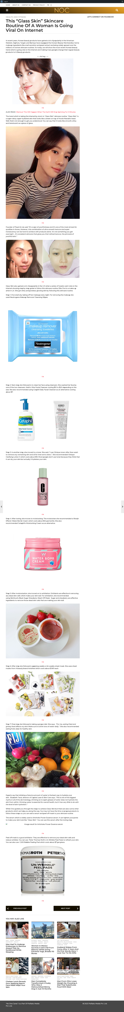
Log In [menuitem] (6, 1)
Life (58, 940)
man (46, 977)
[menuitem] (1, 1)
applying (8, 977)
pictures (8, 979)
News (39, 940)
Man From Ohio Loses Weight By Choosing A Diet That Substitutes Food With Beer (67, 984)
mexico (40, 943)
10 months (47, 976)
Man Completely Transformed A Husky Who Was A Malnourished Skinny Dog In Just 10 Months (41, 985)
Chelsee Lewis (16, 977)
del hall (60, 977)
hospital (34, 943)
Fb (48, 5)
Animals (34, 976)
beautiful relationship (64, 942)
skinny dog (34, 979)
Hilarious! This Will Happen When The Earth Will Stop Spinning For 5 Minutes (46, 112)
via (43, 108)
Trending (45, 940)
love (70, 943)
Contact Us (26, 5)
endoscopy (9, 942)
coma (75, 942)
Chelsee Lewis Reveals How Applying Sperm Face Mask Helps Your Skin (16, 984)
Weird (12, 940)
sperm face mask (21, 979)
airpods (17, 940)
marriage (60, 944)
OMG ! (7, 940)
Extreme (34, 940)
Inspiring (40, 976)
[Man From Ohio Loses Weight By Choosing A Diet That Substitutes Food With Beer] (68, 965)
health (16, 942)
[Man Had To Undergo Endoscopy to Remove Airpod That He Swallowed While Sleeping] (17, 930)
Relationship (64, 940)
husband (65, 943)
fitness (40, 942)
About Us (15, 5)
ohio (58, 979)
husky (42, 977)
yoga (45, 943)
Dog (32, 977)
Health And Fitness (16, 17)
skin (13, 979)
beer (71, 976)
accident (34, 942)
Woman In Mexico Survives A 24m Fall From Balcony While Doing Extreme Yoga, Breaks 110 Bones (42, 950)
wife (65, 944)
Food (68, 977)
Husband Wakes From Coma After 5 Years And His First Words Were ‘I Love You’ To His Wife (67, 950)
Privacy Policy (39, 5)
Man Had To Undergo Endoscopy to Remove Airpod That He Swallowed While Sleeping (16, 948)
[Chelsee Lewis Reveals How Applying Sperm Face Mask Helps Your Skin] (17, 965)
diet (65, 977)
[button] (51, 5)
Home (8, 5)
